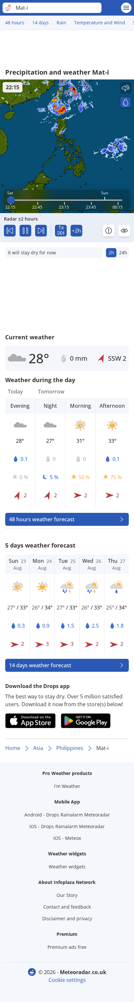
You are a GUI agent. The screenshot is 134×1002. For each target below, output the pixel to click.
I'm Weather (67, 786)
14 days (40, 22)
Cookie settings (67, 980)
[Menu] (126, 8)
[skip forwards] (41, 230)
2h (111, 252)
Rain (61, 22)
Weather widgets (67, 866)
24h (123, 252)
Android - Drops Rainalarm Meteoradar (67, 815)
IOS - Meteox (67, 838)
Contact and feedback (67, 907)
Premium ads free (67, 947)
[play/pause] (25, 230)
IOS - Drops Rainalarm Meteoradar (67, 826)
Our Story (67, 895)
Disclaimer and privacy (67, 918)
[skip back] (10, 230)
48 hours (14, 22)
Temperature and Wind (99, 22)
